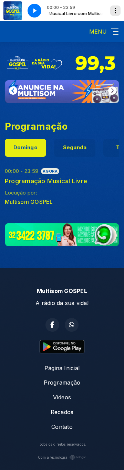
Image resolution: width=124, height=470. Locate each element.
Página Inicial (62, 368)
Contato (62, 426)
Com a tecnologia (53, 457)
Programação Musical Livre (46, 181)
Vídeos (62, 397)
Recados (62, 412)
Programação (62, 382)
